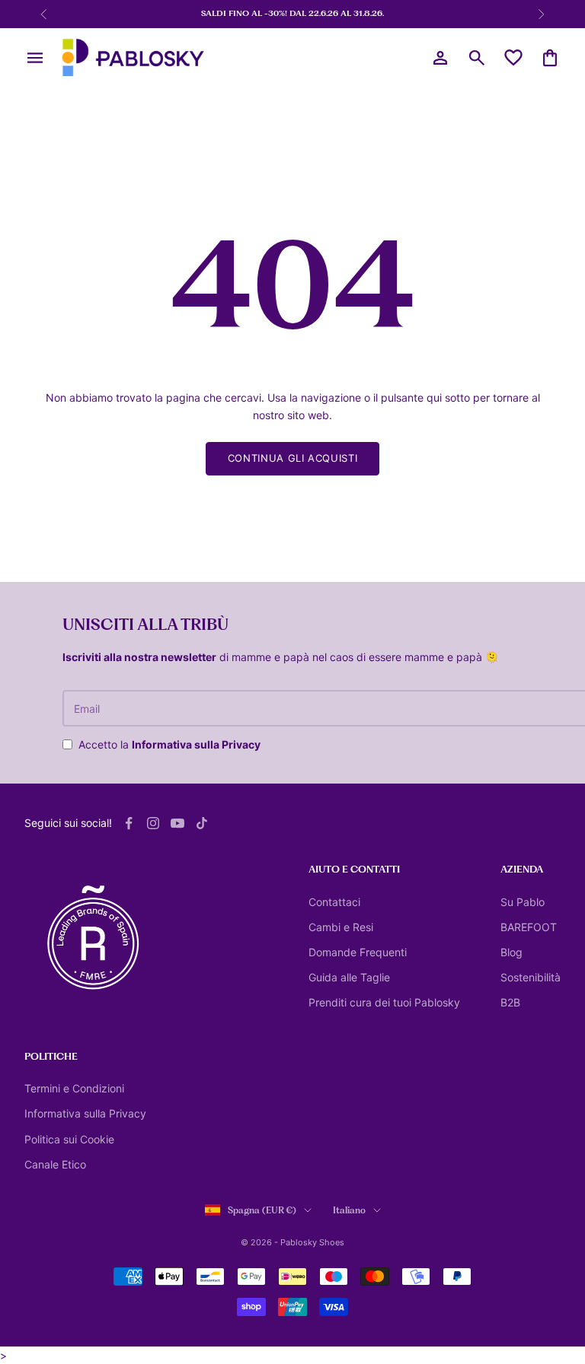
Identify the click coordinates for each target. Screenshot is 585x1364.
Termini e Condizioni (74, 1088)
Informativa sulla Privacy (196, 744)
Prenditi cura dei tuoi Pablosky (384, 1002)
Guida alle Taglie (349, 977)
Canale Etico (55, 1164)
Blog (511, 952)
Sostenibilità (530, 977)
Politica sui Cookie (69, 1139)
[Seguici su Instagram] (153, 823)
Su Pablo (522, 901)
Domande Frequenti (357, 952)
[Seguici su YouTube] (177, 823)
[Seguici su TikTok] (201, 823)
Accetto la (169, 744)
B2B (510, 1002)
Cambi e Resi (340, 926)
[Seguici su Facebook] (128, 823)
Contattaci (334, 901)
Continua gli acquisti (293, 458)
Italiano (349, 1210)
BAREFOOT (528, 926)
